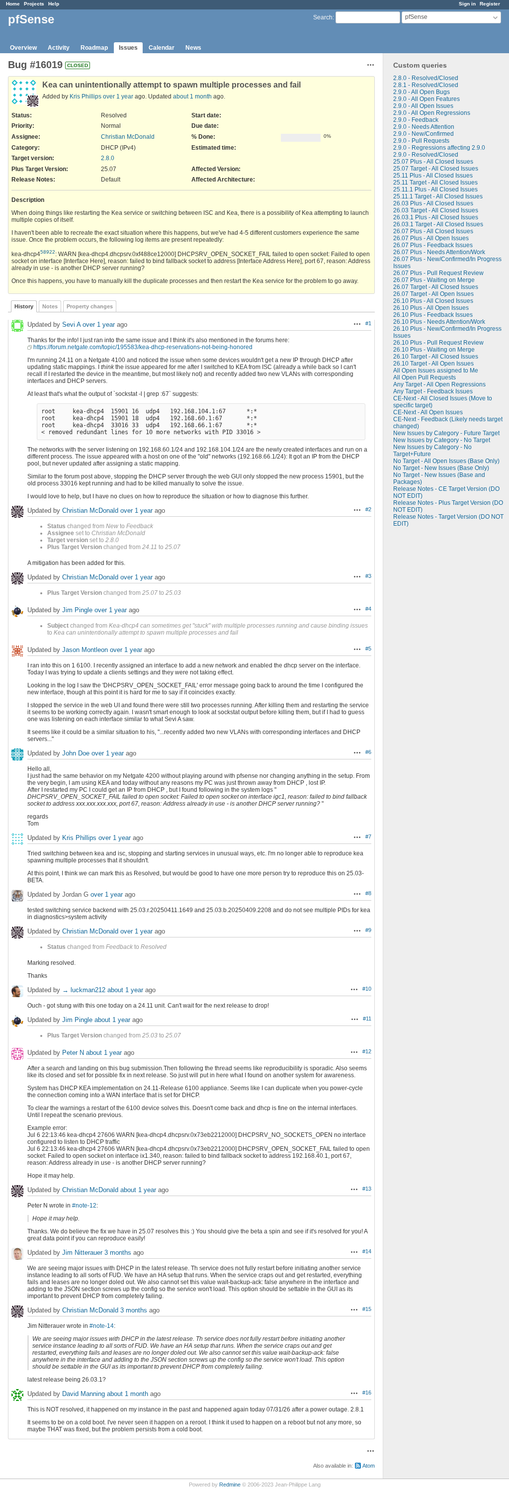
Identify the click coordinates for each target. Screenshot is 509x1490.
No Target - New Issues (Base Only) (441, 468)
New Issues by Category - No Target (441, 440)
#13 (366, 1189)
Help (53, 3)
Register (490, 3)
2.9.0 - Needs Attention (423, 126)
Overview (23, 47)
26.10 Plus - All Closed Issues (433, 300)
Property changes (90, 306)
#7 (368, 836)
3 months (117, 1252)
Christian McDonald (128, 136)
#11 (367, 1019)
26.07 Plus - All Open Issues (431, 238)
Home (13, 3)
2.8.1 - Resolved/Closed (425, 85)
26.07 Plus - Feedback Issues (433, 245)
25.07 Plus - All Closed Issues (433, 161)
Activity (59, 47)
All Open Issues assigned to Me (435, 370)
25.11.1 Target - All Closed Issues (438, 196)
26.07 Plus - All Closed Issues (433, 231)
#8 (368, 893)
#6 (368, 752)
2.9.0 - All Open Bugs (421, 92)
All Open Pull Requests (424, 377)
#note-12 (84, 1205)
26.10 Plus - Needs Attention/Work (439, 321)
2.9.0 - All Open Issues (423, 105)
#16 (366, 1393)
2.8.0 (107, 158)
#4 (368, 609)
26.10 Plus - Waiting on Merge (434, 349)
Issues (128, 47)
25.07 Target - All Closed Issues (435, 168)
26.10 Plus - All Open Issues (431, 307)
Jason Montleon (85, 649)
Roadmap (94, 47)
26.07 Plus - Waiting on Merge (434, 280)
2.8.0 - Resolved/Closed (425, 78)
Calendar (161, 47)
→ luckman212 (83, 990)
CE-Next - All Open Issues (428, 412)
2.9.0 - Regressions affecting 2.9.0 (439, 147)
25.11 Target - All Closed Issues (435, 182)
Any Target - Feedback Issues (433, 391)
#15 (366, 1309)
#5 (368, 649)
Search (323, 17)
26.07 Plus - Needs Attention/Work (439, 252)
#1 (368, 323)
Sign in (467, 3)
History (23, 306)
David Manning (83, 1393)
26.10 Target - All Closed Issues (435, 356)
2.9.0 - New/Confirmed (423, 133)
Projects (34, 3)
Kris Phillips (85, 96)
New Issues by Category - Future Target (446, 433)
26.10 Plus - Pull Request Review (438, 342)
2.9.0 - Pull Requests (421, 140)
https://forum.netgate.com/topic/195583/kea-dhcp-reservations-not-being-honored (143, 347)
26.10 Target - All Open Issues (433, 363)
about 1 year (125, 990)
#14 (366, 1251)
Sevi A (71, 324)
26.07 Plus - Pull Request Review (438, 273)
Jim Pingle (77, 610)
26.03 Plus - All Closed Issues (433, 203)
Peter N (73, 1052)
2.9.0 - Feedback (415, 119)
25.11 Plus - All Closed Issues (433, 175)
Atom (368, 1466)
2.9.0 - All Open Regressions (431, 112)
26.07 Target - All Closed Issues (435, 286)
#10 (366, 989)
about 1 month (192, 96)
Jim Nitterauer (82, 1252)
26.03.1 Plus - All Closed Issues (435, 217)
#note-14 (101, 1325)
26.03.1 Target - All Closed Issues (438, 224)
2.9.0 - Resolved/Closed (425, 154)
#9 (368, 930)
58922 (47, 252)
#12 (366, 1051)
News (193, 47)
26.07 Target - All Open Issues (433, 293)
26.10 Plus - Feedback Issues (433, 314)
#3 (368, 576)
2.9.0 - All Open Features (426, 98)
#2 (368, 509)
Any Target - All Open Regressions (439, 384)
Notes (50, 306)
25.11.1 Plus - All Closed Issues (435, 189)
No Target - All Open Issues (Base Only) (446, 461)
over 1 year (118, 96)
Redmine (230, 1485)
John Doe (75, 753)
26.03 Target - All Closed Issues (435, 210)
